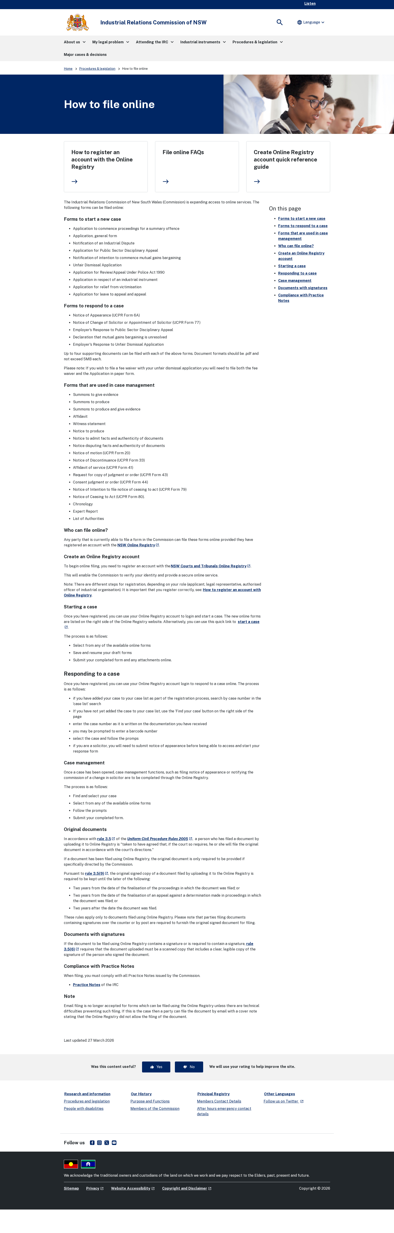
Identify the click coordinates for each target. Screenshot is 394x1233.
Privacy (95, 1188)
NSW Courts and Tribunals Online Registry (211, 566)
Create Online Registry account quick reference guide (285, 159)
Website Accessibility (133, 1188)
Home (68, 68)
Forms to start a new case (301, 218)
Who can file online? (296, 246)
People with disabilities (84, 1108)
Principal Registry (213, 1094)
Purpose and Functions (150, 1101)
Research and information (87, 1094)
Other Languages (279, 1094)
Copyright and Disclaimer (187, 1188)
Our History (141, 1094)
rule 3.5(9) (96, 873)
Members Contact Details (219, 1101)
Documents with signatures (302, 288)
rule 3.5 (106, 839)
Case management (294, 280)
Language (311, 22)
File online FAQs (183, 152)
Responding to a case (297, 273)
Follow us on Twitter (284, 1101)
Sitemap (71, 1188)
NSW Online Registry (138, 545)
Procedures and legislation (87, 1101)
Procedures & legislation (97, 68)
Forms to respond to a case (303, 226)
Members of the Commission (154, 1108)
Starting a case (292, 266)
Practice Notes (86, 985)
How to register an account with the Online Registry (102, 159)
